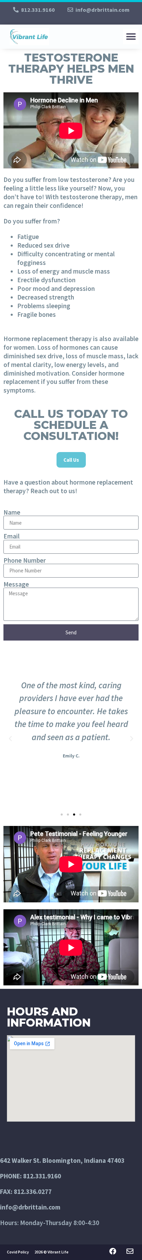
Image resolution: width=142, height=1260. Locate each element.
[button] (131, 36)
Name (11, 512)
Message (16, 584)
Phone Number (24, 560)
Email (11, 536)
